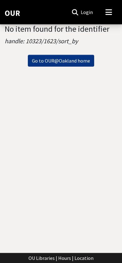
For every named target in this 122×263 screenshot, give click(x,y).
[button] (75, 12)
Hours (64, 258)
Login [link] (87, 12)
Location (84, 258)
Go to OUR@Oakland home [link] (61, 61)
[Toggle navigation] (108, 12)
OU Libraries (41, 258)
